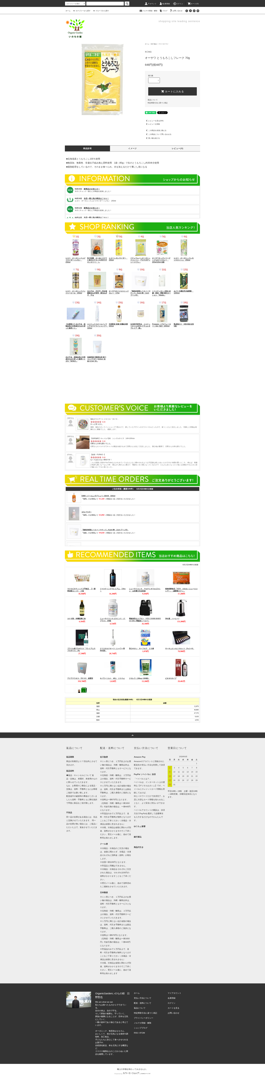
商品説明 (87, 148)
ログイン (179, 4)
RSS (136, 1033)
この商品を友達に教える (157, 130)
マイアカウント (174, 993)
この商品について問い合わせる (159, 134)
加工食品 (154, 44)
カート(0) (195, 4)
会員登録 (166, 4)
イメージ (132, 148)
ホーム (68, 11)
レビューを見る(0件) (156, 121)
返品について (153, 100)
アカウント (152, 4)
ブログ (164, 11)
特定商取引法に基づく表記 (158, 103)
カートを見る (173, 1008)
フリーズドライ (163, 44)
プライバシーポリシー (143, 1018)
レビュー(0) (177, 148)
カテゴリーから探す (83, 11)
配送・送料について (142, 1003)
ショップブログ (140, 1028)
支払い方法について (142, 998)
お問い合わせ (177, 11)
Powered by (118, 1074)
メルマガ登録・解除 (149, 11)
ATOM (142, 1033)
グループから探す (102, 11)
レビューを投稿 (154, 124)
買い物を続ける (154, 138)
